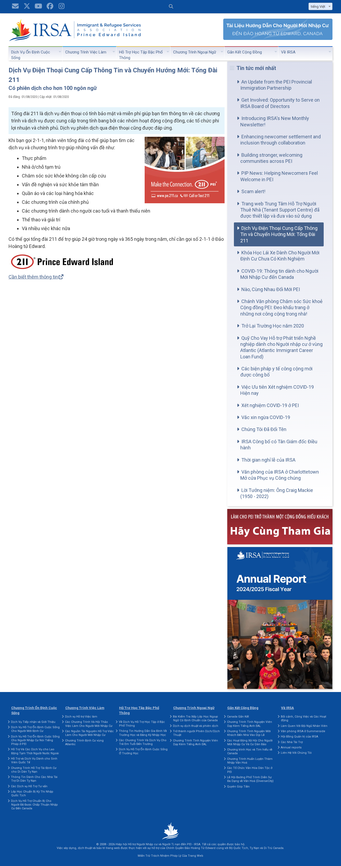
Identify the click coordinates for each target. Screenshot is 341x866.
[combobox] (320, 6)
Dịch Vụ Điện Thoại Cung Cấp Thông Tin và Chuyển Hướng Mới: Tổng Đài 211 (279, 234)
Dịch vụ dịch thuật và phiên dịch (195, 726)
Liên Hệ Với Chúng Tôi (296, 753)
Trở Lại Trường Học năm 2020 (272, 326)
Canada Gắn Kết (238, 716)
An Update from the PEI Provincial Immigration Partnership (276, 85)
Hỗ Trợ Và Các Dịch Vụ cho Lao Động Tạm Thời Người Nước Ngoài (35, 751)
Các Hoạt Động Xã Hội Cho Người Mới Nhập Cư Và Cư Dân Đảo (250, 742)
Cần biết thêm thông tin (33, 277)
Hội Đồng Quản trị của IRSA (299, 736)
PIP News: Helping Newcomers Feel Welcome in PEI (279, 176)
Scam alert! (253, 191)
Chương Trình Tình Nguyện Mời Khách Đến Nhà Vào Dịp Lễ (249, 733)
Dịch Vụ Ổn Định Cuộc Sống (30, 55)
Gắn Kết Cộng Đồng (244, 52)
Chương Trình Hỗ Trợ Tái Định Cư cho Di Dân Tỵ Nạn (33, 769)
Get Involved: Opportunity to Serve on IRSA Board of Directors (280, 103)
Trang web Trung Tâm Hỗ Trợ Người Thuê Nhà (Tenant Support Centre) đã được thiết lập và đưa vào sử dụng (279, 210)
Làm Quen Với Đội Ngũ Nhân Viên (304, 726)
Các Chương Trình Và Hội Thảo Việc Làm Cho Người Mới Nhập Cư (88, 723)
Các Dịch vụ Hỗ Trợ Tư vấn (29, 786)
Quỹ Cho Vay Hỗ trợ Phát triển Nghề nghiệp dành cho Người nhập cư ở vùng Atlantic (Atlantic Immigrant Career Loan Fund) (281, 347)
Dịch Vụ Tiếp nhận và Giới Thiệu (33, 722)
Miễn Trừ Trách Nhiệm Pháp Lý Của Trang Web (170, 855)
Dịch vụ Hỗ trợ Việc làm (81, 716)
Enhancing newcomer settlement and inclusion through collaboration (280, 140)
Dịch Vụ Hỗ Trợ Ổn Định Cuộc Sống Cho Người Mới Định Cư (35, 729)
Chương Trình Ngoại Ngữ (194, 52)
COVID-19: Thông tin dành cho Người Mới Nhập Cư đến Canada (279, 274)
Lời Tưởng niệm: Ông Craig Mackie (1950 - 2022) (276, 493)
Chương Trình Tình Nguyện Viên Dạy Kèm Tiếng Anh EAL (195, 742)
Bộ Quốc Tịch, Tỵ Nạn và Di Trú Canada (256, 848)
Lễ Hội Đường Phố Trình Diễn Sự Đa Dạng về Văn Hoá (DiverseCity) (250, 779)
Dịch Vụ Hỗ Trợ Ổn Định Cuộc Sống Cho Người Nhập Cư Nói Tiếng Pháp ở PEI (35, 740)
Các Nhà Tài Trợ (292, 742)
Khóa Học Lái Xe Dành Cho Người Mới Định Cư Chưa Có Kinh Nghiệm (279, 256)
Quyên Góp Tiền (238, 786)
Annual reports (291, 747)
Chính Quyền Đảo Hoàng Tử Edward (191, 848)
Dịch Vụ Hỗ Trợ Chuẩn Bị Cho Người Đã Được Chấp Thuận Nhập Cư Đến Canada (34, 804)
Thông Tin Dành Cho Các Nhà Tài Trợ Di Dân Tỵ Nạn (34, 778)
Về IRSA (288, 52)
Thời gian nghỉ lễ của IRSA (268, 460)
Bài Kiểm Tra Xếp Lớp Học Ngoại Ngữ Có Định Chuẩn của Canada (195, 718)
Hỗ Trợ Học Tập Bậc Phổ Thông (141, 55)
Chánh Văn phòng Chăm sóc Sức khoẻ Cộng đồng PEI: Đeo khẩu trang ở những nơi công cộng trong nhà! (281, 308)
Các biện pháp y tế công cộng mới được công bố (276, 372)
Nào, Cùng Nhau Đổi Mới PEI (270, 289)
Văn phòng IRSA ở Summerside (303, 731)
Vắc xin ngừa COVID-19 (265, 417)
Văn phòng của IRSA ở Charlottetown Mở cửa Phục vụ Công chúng (279, 475)
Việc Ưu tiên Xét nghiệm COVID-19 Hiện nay (277, 390)
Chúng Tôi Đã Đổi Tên (263, 429)
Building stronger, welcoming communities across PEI (271, 158)
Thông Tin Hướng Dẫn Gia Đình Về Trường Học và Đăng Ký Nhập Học (143, 732)
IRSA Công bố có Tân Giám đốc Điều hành (278, 444)
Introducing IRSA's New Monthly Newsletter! (274, 121)
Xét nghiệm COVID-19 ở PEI (270, 405)
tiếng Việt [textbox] (318, 7)
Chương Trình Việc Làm (85, 52)
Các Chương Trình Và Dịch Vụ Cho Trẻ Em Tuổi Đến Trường (143, 742)
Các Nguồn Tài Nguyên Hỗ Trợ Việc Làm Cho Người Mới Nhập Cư (89, 733)
